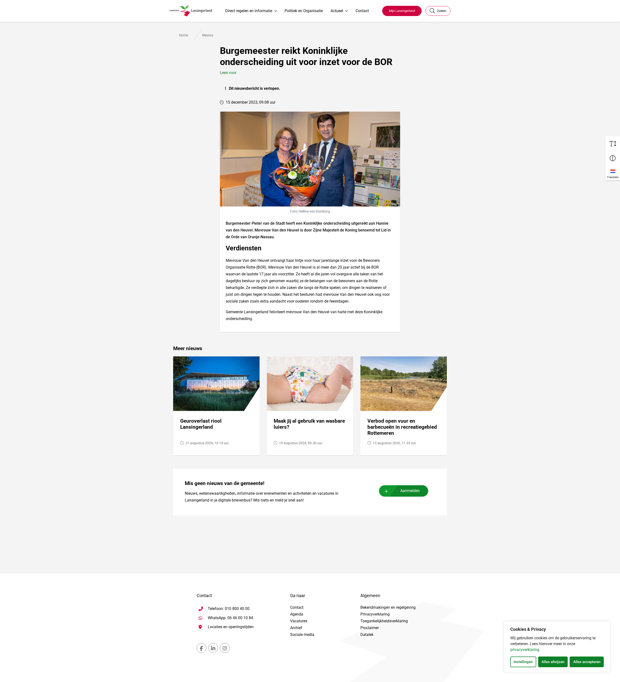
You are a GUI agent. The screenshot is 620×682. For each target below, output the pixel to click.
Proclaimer (369, 627)
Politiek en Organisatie (304, 10)
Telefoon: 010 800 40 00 (228, 608)
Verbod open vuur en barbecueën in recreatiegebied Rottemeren (402, 427)
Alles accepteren (586, 662)
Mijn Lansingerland (402, 11)
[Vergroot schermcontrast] (612, 158)
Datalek (366, 634)
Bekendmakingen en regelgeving (388, 607)
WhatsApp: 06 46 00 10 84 (230, 617)
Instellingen (523, 662)
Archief (296, 627)
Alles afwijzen (553, 662)
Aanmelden (410, 490)
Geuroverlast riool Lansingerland (201, 424)
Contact (362, 10)
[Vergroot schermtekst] (612, 143)
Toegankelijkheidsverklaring (384, 621)
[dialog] (557, 646)
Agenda (296, 614)
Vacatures (298, 621)
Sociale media (302, 634)
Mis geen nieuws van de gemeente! (224, 483)
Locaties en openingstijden (231, 626)
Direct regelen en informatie (248, 10)
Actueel (337, 10)
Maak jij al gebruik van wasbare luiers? (309, 424)
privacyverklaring (524, 649)
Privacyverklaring (375, 614)
